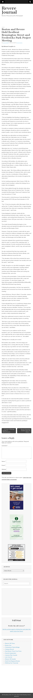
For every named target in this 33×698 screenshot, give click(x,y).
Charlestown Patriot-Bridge (12, 647)
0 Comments (19, 42)
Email (3, 465)
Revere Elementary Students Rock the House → (25, 431)
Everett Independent (10, 653)
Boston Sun (8, 645)
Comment (5, 445)
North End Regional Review (12, 661)
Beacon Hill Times (10, 643)
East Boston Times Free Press (13, 651)
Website (4, 469)
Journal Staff (6, 42)
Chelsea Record (9, 649)
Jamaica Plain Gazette (11, 655)
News (3, 27)
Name (4, 461)
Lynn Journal (8, 657)
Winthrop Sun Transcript (11, 663)
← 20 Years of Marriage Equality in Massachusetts (8, 431)
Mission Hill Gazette (10, 659)
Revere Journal (9, 10)
